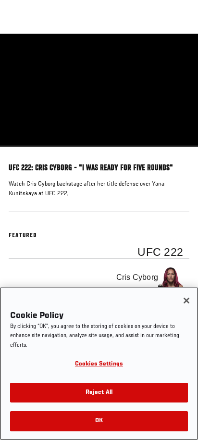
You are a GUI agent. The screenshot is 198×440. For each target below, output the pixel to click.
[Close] (186, 300)
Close (181, 52)
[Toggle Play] (20, 152)
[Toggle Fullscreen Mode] (178, 152)
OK (99, 421)
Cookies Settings (99, 364)
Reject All (99, 393)
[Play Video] (99, 90)
